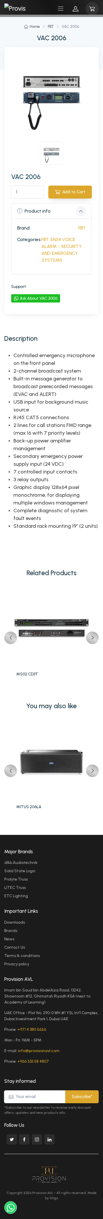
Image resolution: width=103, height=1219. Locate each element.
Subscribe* (82, 1096)
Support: (19, 286)
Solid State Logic (20, 870)
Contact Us (14, 947)
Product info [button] (38, 211)
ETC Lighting (16, 895)
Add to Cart (73, 191)
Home (35, 26)
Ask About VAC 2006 (38, 298)
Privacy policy (16, 964)
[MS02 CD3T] (51, 629)
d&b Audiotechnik (20, 862)
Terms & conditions (22, 955)
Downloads (14, 922)
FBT (51, 26)
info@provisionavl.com (39, 1050)
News (9, 939)
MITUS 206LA (28, 806)
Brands (10, 930)
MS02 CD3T (27, 674)
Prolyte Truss (16, 879)
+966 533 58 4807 (33, 1061)
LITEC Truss (15, 887)
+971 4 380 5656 (31, 1029)
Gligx (53, 1198)
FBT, (45, 239)
